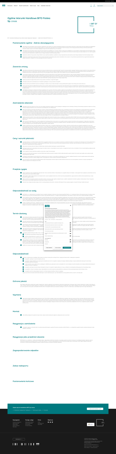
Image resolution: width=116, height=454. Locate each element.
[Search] (112, 5)
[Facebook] (48, 422)
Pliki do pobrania (27, 424)
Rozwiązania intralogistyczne (17, 422)
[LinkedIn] (52, 422)
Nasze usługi (14, 426)
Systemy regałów (15, 424)
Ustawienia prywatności (93, 447)
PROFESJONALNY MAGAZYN (29, 422)
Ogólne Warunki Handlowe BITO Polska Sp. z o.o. (91, 444)
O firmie (39, 422)
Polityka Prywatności (96, 446)
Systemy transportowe (16, 425)
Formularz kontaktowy (28, 425)
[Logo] (4, 6)
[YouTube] (50, 422)
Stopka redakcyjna (87, 447)
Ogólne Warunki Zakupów (88, 446)
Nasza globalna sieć (41, 423)
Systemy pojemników (16, 423)
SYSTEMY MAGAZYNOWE (29, 423)
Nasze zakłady (40, 424)
